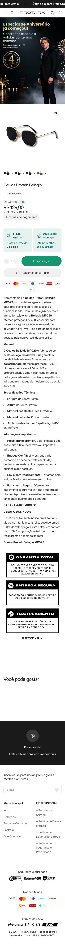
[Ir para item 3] (30, 174)
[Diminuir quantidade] (6, 261)
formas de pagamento (23, 217)
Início (6, 810)
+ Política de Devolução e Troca (48, 834)
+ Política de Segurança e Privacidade (44, 847)
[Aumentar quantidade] (16, 261)
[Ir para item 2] (19, 174)
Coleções (9, 817)
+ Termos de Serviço (44, 813)
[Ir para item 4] (41, 174)
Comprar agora (41, 261)
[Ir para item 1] (8, 174)
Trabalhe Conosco (15, 823)
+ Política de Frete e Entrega (48, 823)
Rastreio (8, 830)
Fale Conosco (12, 836)
